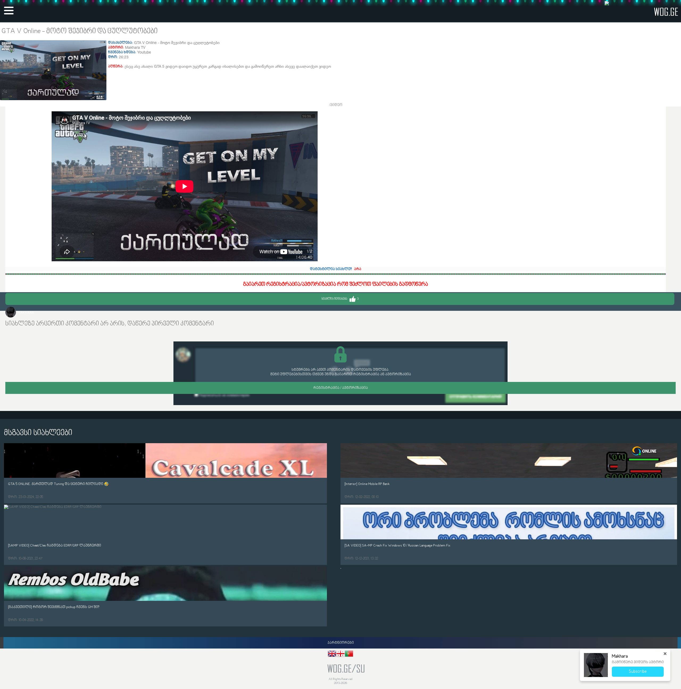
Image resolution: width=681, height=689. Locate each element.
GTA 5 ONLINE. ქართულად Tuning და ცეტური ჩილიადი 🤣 (58, 484)
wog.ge (666, 11)
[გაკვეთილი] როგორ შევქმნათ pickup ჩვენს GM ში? (53, 607)
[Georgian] (340, 654)
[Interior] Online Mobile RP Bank (367, 484)
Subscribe (638, 672)
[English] (332, 654)
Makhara (26, 313)
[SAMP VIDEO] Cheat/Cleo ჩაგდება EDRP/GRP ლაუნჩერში (54, 545)
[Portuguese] (349, 654)
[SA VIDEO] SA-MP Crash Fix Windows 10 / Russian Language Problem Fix (397, 545)
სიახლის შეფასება (340, 299)
